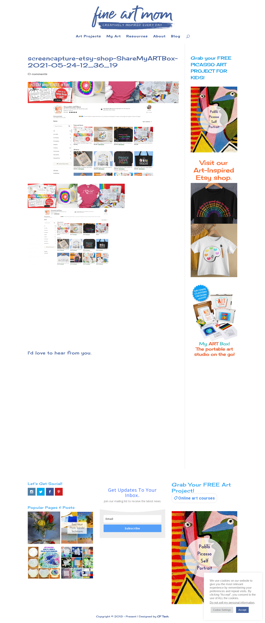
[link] (194, 498)
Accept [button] (242, 609)
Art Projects (88, 36)
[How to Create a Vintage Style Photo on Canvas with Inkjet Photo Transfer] (77, 529)
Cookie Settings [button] (222, 609)
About (159, 36)
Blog (175, 36)
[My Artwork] (44, 529)
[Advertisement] (103, 305)
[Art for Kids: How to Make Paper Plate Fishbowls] (44, 563)
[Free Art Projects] (77, 563)
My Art (114, 36)
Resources (137, 36)
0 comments (37, 74)
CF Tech (163, 616)
